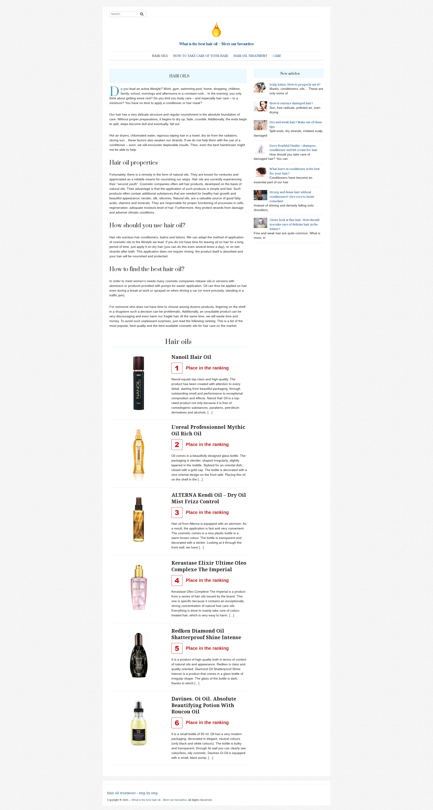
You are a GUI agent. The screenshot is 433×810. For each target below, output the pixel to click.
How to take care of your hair (200, 56)
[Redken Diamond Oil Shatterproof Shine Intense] (138, 657)
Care (277, 56)
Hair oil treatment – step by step (132, 793)
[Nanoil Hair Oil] (138, 383)
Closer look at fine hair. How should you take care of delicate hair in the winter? (294, 224)
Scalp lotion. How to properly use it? (294, 84)
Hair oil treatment (250, 56)
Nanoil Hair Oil (191, 357)
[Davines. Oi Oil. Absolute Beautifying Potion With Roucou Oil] (138, 725)
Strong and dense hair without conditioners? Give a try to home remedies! (291, 196)
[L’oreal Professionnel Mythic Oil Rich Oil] (138, 453)
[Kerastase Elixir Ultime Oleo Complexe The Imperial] (138, 589)
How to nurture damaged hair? (291, 103)
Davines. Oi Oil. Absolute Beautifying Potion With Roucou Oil (203, 705)
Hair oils (160, 56)
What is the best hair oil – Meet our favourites (216, 44)
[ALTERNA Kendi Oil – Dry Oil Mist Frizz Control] (138, 521)
